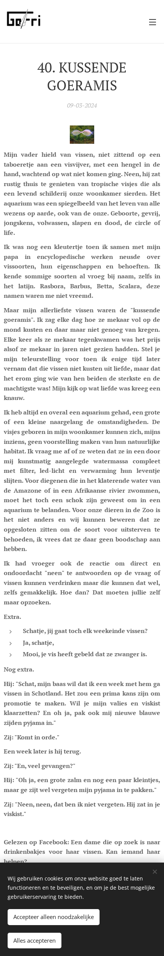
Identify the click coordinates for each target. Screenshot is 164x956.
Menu (152, 21)
